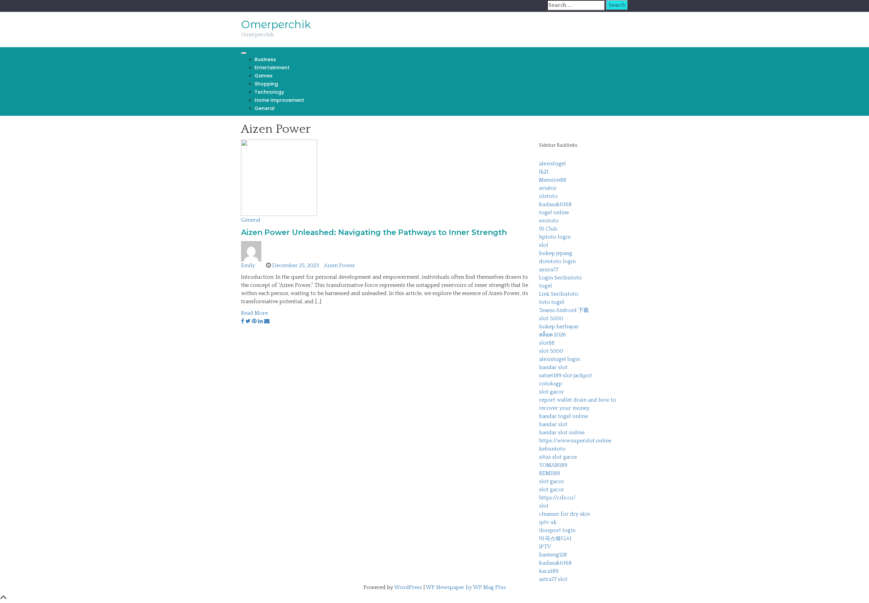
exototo (549, 221)
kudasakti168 (555, 204)
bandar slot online (562, 433)
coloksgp (550, 384)
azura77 (548, 270)
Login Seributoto (560, 278)
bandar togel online (563, 416)
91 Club (548, 229)
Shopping (266, 83)
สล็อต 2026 (552, 335)
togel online (554, 212)
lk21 (544, 172)
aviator (548, 188)
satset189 (550, 375)
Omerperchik (276, 24)
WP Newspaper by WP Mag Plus (466, 587)
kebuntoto (552, 449)
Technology (269, 92)
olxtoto (548, 196)
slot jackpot (577, 375)
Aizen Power (339, 265)
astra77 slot (553, 579)
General (265, 108)
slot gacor (551, 392)
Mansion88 (552, 180)
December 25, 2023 (295, 265)
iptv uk (548, 522)
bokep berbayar (559, 327)
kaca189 (548, 571)
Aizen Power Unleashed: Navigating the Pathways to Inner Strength (374, 232)
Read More (254, 313)
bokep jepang (555, 253)
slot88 (547, 343)
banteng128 (553, 555)
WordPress (408, 587)
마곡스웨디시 (555, 538)
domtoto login (557, 261)
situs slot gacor (558, 457)
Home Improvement (279, 100)
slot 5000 (551, 318)
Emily (248, 265)
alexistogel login (559, 359)
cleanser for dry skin (564, 514)
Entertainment (272, 67)
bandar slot (553, 367)
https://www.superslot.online (575, 441)
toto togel (551, 302)
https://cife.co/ (557, 498)
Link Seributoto (558, 294)
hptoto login (555, 237)
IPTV (545, 547)
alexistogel (552, 164)
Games (264, 75)
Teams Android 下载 (564, 310)
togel (545, 286)
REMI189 (549, 473)
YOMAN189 (553, 465)
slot (544, 245)
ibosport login (557, 530)
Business (265, 59)
